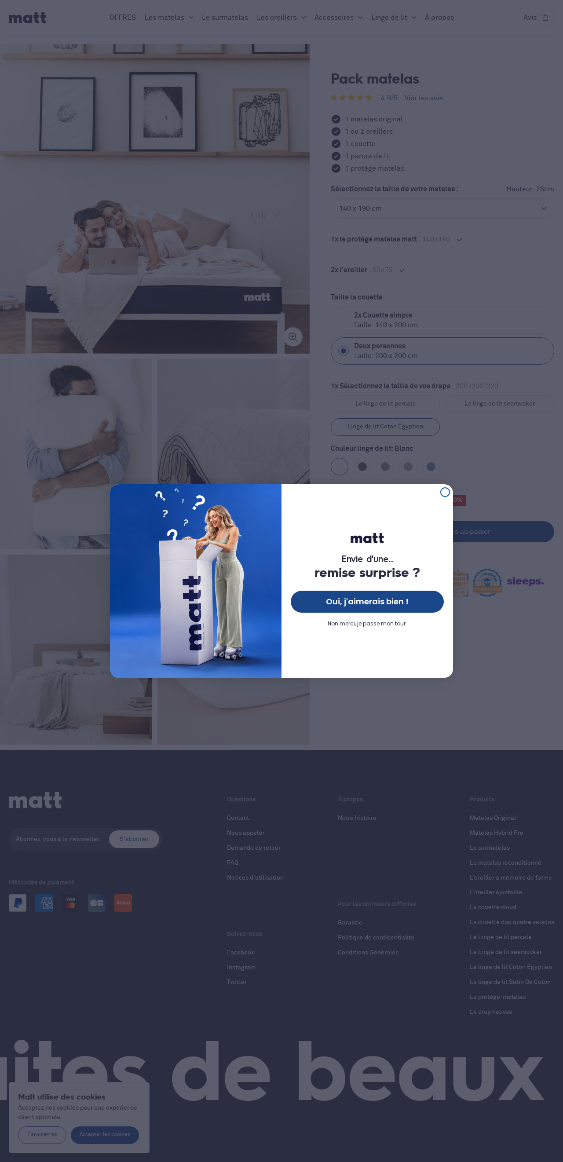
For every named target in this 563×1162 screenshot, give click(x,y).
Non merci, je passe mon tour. (367, 623)
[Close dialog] (445, 492)
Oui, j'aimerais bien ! (367, 601)
